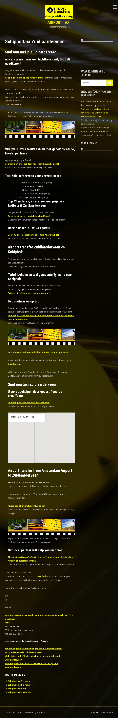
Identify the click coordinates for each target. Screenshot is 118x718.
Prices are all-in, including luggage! (26, 506)
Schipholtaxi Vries (17, 688)
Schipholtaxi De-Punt (19, 684)
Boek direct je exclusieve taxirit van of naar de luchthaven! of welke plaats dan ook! (95, 113)
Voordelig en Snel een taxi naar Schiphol (29, 402)
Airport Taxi (59, 22)
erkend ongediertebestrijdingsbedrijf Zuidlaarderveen (33, 648)
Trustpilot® (40, 576)
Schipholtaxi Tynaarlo (19, 681)
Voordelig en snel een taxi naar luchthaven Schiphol (32, 163)
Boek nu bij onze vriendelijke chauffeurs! (29, 216)
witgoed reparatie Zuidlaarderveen (23, 652)
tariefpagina (14, 364)
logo (7, 622)
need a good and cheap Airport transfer (26, 77)
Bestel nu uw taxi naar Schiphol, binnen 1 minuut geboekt (38, 352)
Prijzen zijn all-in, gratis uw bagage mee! (29, 293)
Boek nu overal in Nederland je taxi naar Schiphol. (33, 234)
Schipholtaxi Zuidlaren (19, 692)
